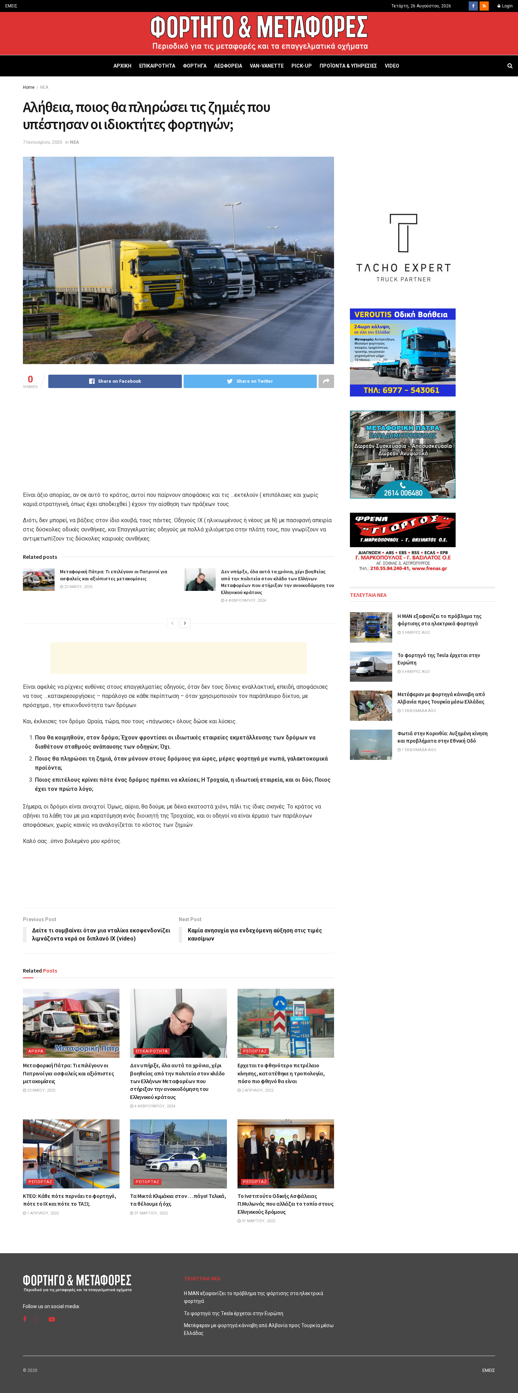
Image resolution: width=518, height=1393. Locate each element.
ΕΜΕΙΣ (11, 6)
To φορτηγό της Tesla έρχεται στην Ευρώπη (233, 1313)
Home (29, 87)
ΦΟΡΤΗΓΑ (194, 66)
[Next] (185, 623)
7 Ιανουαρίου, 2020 (42, 142)
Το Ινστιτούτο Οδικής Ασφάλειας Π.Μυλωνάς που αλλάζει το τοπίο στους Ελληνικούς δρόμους (285, 1203)
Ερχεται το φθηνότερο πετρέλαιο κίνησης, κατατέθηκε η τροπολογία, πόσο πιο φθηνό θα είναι (281, 1073)
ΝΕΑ (44, 87)
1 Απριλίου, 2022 (42, 1213)
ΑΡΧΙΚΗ (122, 66)
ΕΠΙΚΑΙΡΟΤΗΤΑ (157, 66)
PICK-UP (301, 66)
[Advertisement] (178, 658)
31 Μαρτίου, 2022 (150, 1213)
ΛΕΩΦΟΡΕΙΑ (228, 66)
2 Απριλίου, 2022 (257, 1090)
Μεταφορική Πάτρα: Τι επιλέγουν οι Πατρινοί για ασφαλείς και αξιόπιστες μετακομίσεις (113, 575)
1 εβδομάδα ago (418, 710)
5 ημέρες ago (415, 671)
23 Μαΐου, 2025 (77, 587)
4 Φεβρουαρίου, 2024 (245, 600)
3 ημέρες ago (415, 632)
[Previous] (172, 623)
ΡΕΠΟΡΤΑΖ (255, 1051)
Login (507, 6)
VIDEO (392, 66)
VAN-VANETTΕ (267, 66)
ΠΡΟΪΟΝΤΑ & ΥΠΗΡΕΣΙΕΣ (348, 66)
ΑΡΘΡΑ (36, 1051)
